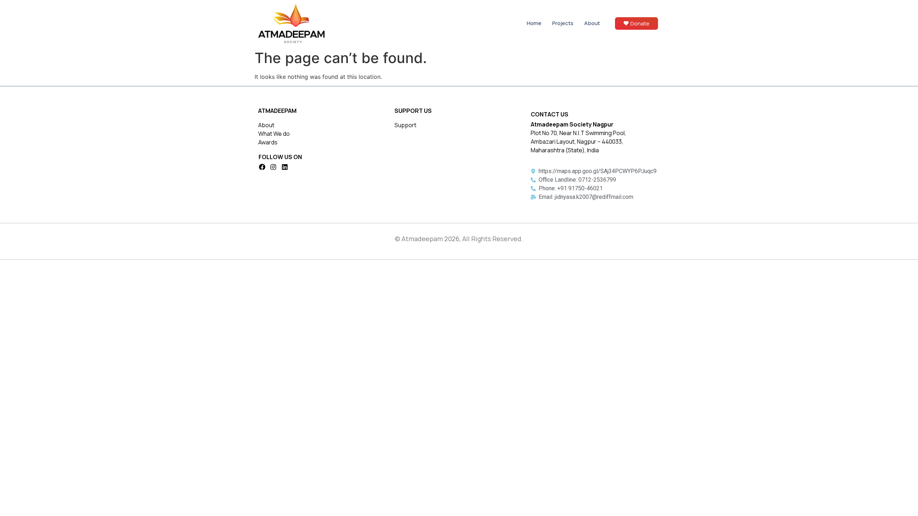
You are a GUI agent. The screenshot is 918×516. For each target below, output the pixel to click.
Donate (639, 23)
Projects (562, 23)
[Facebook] (262, 167)
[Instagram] (274, 167)
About (592, 23)
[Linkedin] (285, 167)
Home (534, 23)
